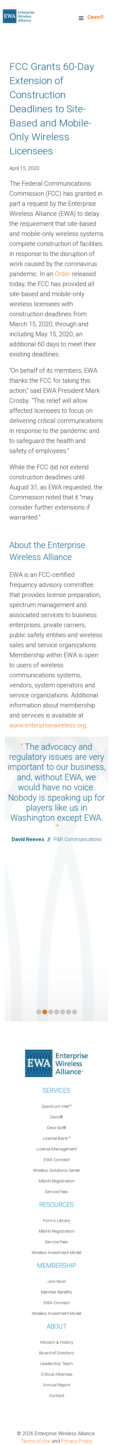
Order (62, 274)
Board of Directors (56, 1352)
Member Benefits (56, 1291)
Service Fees (56, 1191)
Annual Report (56, 1384)
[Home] (18, 16)
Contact (56, 1395)
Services (56, 1090)
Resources (56, 1204)
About (56, 1326)
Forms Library (56, 1220)
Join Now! (56, 1281)
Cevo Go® (56, 1127)
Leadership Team (56, 1363)
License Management (56, 1148)
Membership (56, 1265)
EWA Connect (57, 1159)
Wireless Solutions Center (56, 1170)
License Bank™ (56, 1138)
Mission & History (56, 1342)
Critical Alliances (57, 1374)
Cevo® (95, 17)
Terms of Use (36, 1441)
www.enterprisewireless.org (47, 725)
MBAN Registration (57, 1180)
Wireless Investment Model (56, 1252)
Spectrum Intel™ (56, 1106)
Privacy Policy (76, 1441)
